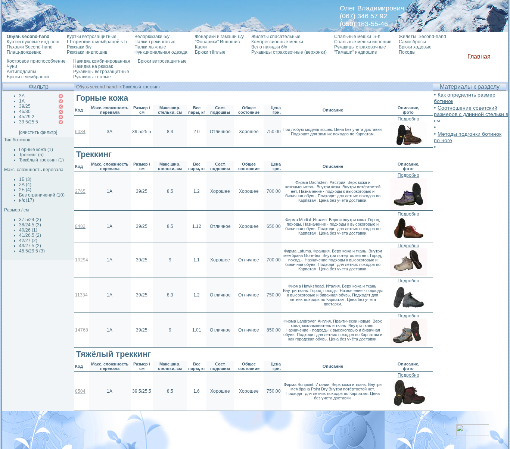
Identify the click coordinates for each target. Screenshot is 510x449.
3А (22, 95)
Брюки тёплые (210, 52)
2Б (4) (25, 189)
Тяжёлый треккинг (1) (41, 160)
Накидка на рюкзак (93, 66)
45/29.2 (26, 116)
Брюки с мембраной (28, 76)
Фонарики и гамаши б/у (219, 36)
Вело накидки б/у (269, 47)
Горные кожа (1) (36, 149)
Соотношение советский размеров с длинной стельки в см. (471, 114)
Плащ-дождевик (24, 52)
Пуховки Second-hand (30, 47)
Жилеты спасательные (276, 36)
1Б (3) (25, 179)
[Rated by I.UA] (472, 434)
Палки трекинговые (154, 41)
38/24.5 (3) (30, 224)
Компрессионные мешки (277, 41)
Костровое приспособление (36, 61)
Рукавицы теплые (92, 76)
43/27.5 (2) (30, 245)
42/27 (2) (28, 240)
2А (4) (25, 184)
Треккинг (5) (31, 154)
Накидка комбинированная (101, 61)
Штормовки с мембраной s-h (97, 41)
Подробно (408, 119)
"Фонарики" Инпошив (217, 41)
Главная (479, 56)
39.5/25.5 (28, 122)
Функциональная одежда (160, 52)
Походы (407, 52)
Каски (201, 47)
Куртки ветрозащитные (91, 36)
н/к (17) (26, 200)
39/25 (25, 106)
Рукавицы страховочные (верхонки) (289, 52)
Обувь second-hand (96, 87)
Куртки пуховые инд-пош (33, 41)
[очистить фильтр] (38, 132)
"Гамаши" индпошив (355, 52)
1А (22, 101)
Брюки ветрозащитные (162, 61)
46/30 (25, 111)
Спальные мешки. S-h (357, 36)
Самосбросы (412, 41)
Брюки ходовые (415, 47)
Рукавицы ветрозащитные (101, 71)
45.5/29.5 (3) (32, 251)
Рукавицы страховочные (360, 47)
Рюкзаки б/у (79, 47)
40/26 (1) (28, 230)
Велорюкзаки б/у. (152, 36)
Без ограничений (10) (42, 195)
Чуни (12, 66)
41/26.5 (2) (30, 235)
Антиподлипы (21, 71)
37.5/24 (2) (30, 219)
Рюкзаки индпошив (87, 52)
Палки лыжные (150, 47)
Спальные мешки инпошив (362, 41)
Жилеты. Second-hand (422, 36)
